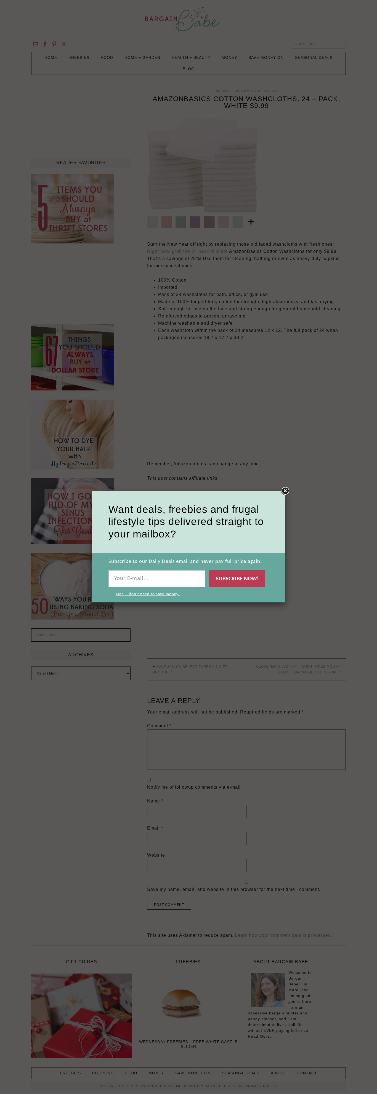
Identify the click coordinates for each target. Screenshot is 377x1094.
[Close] (285, 491)
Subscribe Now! (237, 579)
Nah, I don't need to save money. (148, 594)
